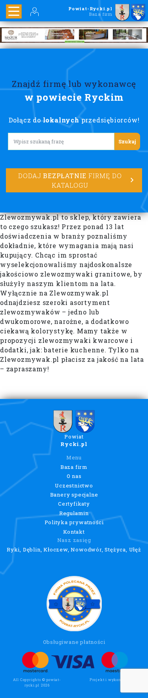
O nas (74, 476)
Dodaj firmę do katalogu (70, 180)
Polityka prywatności (74, 522)
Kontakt (74, 531)
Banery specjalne (74, 494)
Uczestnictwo (74, 485)
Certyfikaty (74, 503)
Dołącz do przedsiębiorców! (74, 120)
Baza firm (74, 466)
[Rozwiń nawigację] (14, 11)
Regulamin (74, 513)
